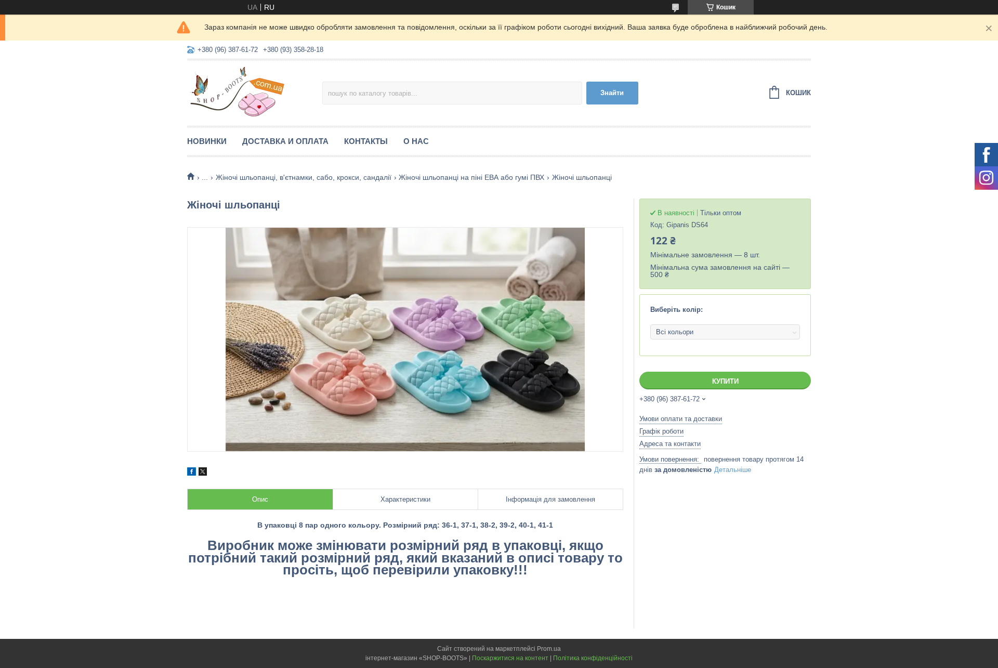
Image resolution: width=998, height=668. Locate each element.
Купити (725, 381)
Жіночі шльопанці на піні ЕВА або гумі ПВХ (471, 177)
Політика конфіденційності (593, 658)
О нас (416, 141)
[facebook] (191, 473)
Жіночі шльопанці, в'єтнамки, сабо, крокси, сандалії (303, 177)
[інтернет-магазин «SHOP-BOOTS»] (254, 91)
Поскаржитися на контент (510, 658)
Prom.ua (549, 648)
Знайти (612, 93)
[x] (203, 473)
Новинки (207, 141)
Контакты (366, 141)
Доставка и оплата (285, 141)
